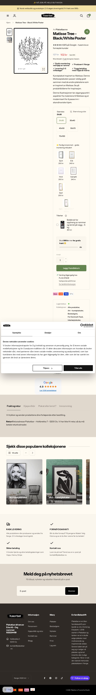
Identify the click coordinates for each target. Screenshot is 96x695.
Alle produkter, (74, 307)
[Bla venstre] (25, 452)
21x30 (61, 120)
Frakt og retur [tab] (13, 406)
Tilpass (46, 368)
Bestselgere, (73, 314)
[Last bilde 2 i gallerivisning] (9, 40)
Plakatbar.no (60, 29)
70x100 (62, 136)
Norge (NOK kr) (20, 678)
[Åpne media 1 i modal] (31, 51)
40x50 (61, 128)
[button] (7, 15)
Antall (58, 254)
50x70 (73, 128)
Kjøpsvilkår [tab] (29, 406)
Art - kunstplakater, (76, 310)
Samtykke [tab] (16, 333)
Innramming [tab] (65, 406)
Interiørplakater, (74, 320)
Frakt (65, 59)
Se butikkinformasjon (67, 284)
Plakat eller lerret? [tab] (47, 406)
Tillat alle (78, 368)
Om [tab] (79, 333)
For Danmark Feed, (75, 317)
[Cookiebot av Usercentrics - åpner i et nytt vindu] (82, 325)
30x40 (72, 120)
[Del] (87, 31)
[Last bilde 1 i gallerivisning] (9, 32)
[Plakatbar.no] (15, 618)
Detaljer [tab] (48, 333)
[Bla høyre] (32, 452)
